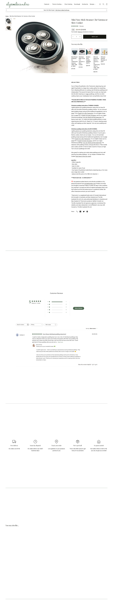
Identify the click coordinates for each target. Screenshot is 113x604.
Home (7, 16)
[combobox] (36, 324)
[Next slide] (106, 10)
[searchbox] (21, 324)
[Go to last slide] (6, 10)
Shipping (80, 31)
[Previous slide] (7, 33)
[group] (8, 21)
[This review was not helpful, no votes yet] (95, 364)
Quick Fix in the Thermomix (85, 113)
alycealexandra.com (90, 183)
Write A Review (78, 308)
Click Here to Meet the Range (62, 10)
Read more (60, 342)
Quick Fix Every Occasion (89, 115)
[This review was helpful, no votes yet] (92, 364)
